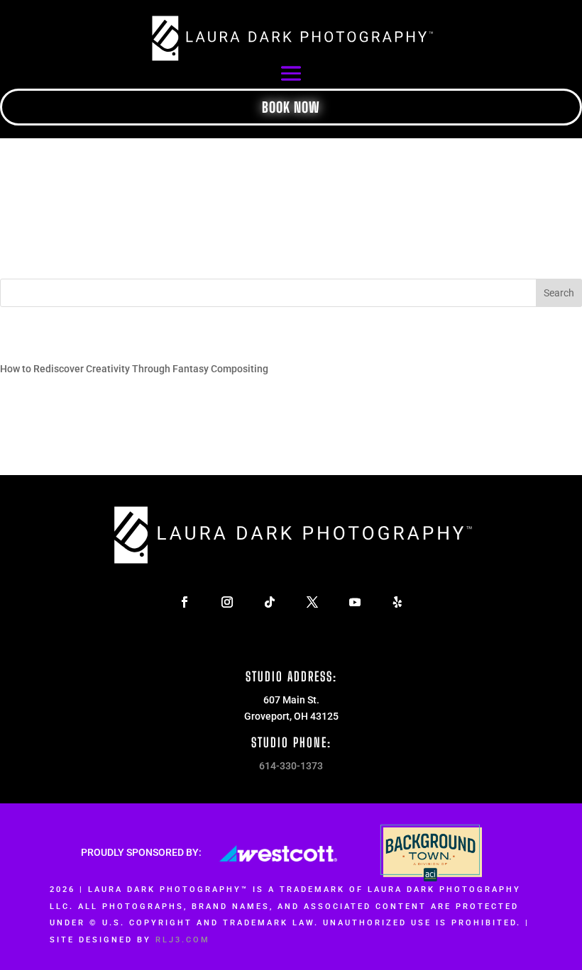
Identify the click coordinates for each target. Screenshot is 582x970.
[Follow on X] (312, 602)
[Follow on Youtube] (355, 602)
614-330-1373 (291, 765)
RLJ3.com (182, 939)
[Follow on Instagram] (227, 602)
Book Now (291, 107)
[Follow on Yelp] (397, 602)
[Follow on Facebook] (184, 602)
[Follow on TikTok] (269, 602)
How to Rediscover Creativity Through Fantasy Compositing (134, 368)
